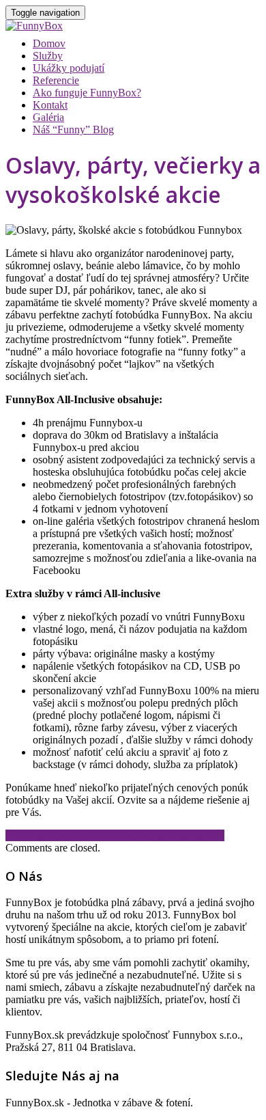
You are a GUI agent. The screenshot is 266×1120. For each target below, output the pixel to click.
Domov (49, 43)
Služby (48, 56)
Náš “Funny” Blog (73, 129)
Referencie (56, 80)
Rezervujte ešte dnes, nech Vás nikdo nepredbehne (114, 835)
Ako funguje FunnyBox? (87, 92)
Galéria (48, 117)
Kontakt (50, 105)
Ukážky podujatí (68, 68)
